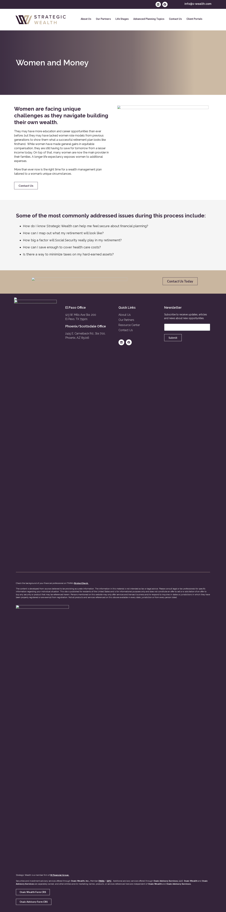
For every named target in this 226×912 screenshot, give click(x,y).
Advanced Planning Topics (148, 19)
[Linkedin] (158, 4)
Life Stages (122, 19)
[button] (26, 185)
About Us (86, 19)
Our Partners (103, 19)
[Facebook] (165, 4)
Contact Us (175, 19)
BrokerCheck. (81, 583)
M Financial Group (59, 875)
